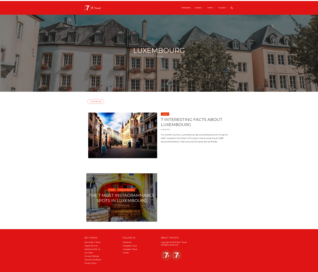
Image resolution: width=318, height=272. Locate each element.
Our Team (88, 253)
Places (221, 8)
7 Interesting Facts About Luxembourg (191, 122)
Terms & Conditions (92, 260)
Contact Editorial (91, 256)
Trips (210, 8)
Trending (186, 8)
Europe (165, 114)
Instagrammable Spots (126, 190)
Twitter (126, 253)
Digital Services (91, 246)
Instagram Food (130, 246)
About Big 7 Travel (92, 242)
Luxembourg (95, 101)
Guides (198, 8)
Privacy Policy (90, 263)
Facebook (127, 242)
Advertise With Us (92, 249)
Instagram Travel (130, 249)
